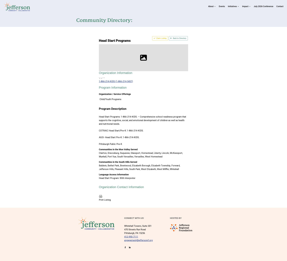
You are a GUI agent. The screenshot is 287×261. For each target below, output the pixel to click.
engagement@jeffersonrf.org (138, 240)
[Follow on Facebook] (125, 247)
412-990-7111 (131, 236)
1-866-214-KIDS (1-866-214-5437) (116, 81)
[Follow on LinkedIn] (130, 247)
